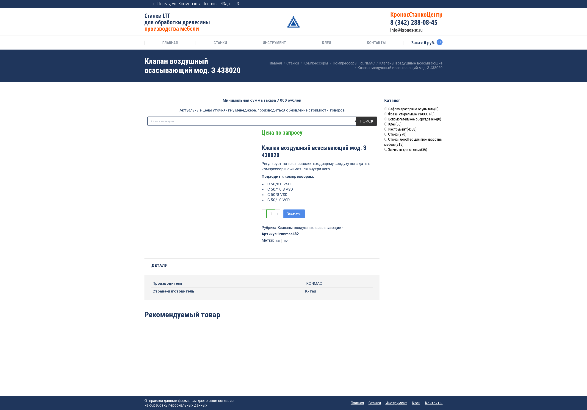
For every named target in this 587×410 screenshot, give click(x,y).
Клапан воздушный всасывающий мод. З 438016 (167, 363)
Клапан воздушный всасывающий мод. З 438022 (309, 363)
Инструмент (402, 129)
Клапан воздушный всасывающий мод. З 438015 (262, 363)
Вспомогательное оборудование (414, 119)
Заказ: (426, 43)
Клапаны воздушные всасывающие (309, 228)
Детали (159, 265)
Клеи (394, 124)
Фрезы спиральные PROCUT (411, 114)
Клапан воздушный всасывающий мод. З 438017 (214, 363)
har (278, 241)
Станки (397, 134)
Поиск (366, 121)
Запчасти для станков (407, 149)
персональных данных (187, 405)
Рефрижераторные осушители (413, 109)
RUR (286, 241)
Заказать (294, 213)
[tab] (159, 263)
